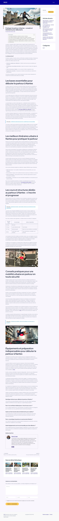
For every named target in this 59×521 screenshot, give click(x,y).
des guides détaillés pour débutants (25, 109)
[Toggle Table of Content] (34, 35)
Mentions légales (46, 514)
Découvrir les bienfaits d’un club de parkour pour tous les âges (25, 469)
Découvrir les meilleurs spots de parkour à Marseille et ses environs (9, 469)
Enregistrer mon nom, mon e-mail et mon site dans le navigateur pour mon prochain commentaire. (20, 500)
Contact (50, 514)
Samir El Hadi (14, 436)
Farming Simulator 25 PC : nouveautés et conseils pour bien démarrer (48, 34)
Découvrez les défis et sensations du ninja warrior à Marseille (17, 469)
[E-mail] (12, 447)
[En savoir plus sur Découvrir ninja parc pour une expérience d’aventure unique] (34, 464)
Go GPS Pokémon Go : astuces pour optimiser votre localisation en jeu (48, 26)
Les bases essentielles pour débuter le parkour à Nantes (18, 36)
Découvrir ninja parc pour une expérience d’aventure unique (34, 469)
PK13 (5, 2)
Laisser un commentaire (9, 472)
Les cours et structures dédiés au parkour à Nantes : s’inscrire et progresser (21, 38)
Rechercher (44, 10)
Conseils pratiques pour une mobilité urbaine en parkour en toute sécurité (21, 39)
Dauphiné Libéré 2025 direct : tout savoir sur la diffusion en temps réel (48, 38)
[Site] (13, 447)
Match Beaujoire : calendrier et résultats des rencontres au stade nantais (48, 22)
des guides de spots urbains (26, 182)
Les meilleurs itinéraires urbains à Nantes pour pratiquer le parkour (20, 37)
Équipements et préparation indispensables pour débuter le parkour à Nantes (22, 40)
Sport (54, 2)
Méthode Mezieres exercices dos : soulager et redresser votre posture (48, 30)
